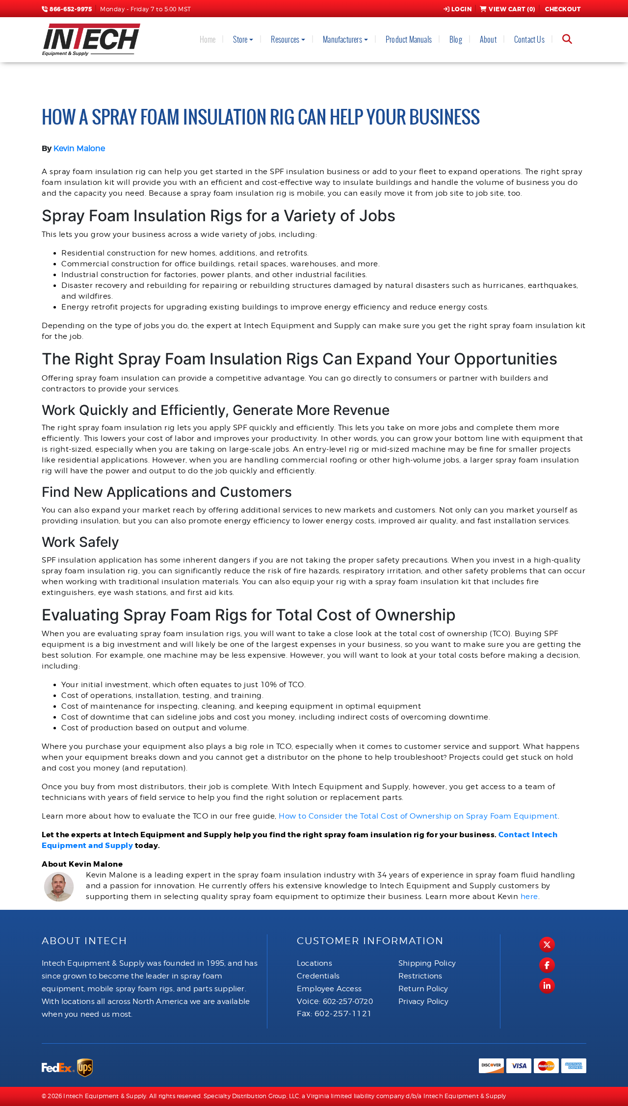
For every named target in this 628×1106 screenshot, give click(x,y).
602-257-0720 (348, 1001)
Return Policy (423, 988)
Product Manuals (409, 39)
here (529, 896)
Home (208, 39)
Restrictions (420, 976)
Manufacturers (342, 39)
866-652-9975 (70, 9)
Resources (285, 39)
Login (461, 9)
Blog (455, 39)
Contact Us (529, 39)
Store (240, 39)
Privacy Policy (423, 1001)
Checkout (562, 9)
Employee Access (329, 988)
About (488, 39)
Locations (314, 963)
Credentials (318, 976)
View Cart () (512, 9)
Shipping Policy (427, 963)
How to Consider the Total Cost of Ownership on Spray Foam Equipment (418, 816)
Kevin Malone (79, 148)
